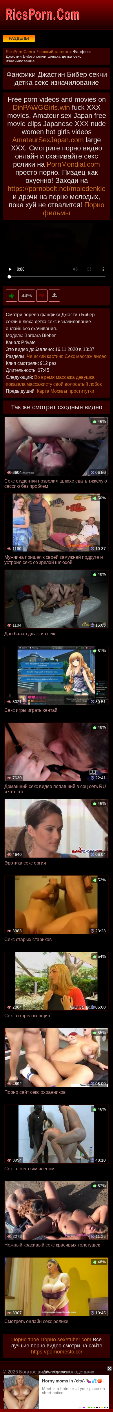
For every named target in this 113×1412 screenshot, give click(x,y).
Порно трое (25, 1339)
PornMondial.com (73, 164)
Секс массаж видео (86, 356)
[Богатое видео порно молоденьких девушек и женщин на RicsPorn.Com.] (42, 14)
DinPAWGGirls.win (41, 107)
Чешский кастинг (44, 356)
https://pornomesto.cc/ (56, 1352)
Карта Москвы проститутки (65, 391)
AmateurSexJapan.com (48, 140)
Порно (48, 1339)
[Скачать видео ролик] (54, 295)
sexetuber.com (74, 1339)
